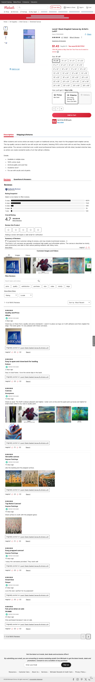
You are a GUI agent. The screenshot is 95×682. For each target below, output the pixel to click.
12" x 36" (75, 73)
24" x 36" (85, 81)
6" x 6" (63, 65)
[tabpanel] (47, 154)
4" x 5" (72, 61)
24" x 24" (66, 81)
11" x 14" (74, 69)
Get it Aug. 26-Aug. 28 (70, 98)
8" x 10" (79, 65)
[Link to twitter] (85, 679)
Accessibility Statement (36, 679)
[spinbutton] (57, 109)
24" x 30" (76, 81)
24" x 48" (56, 85)
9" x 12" (56, 69)
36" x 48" (86, 85)
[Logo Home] (9, 7)
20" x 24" (85, 77)
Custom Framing (6, 2)
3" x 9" (56, 61)
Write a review (74, 37)
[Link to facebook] (73, 679)
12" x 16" (56, 73)
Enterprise (26, 2)
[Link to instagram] (77, 679)
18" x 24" (66, 77)
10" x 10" (65, 69)
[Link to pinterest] (81, 679)
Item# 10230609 (57, 34)
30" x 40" (66, 85)
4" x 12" (80, 61)
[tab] (9, 135)
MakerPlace (17, 2)
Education (34, 2)
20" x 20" (75, 77)
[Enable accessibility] (91, 678)
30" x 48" (76, 85)
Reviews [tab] (7, 179)
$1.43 (55, 46)
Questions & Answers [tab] (22, 179)
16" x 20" (56, 77)
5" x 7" (55, 65)
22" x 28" (56, 81)
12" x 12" (83, 69)
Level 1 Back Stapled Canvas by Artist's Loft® (70, 30)
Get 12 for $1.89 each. (64, 120)
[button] (82, 7)
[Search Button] (20, 7)
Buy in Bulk (60, 122)
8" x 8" (71, 65)
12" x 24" (65, 73)
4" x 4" (64, 61)
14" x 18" (84, 73)
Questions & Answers (59, 41)
